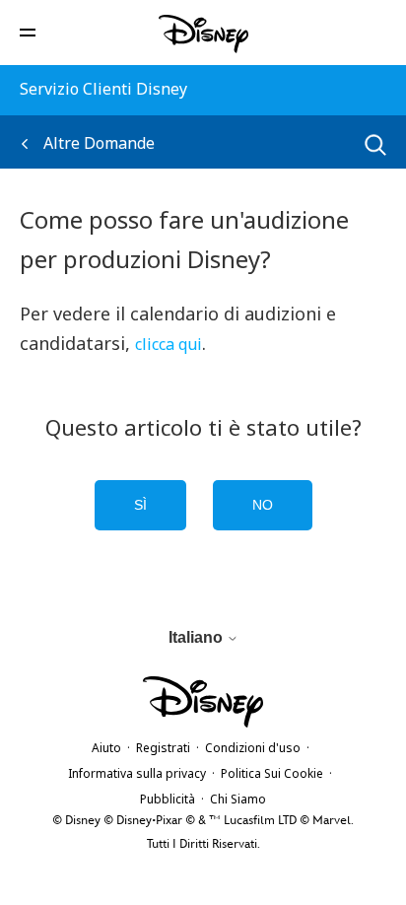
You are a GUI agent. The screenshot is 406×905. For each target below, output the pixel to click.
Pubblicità (167, 799)
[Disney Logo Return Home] (203, 34)
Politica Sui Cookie (272, 773)
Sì (140, 505)
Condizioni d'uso (253, 747)
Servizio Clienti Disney (103, 89)
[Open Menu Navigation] (27, 31)
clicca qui (168, 344)
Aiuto (106, 747)
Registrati (163, 747)
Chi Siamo (238, 799)
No (262, 505)
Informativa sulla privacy (137, 773)
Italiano (198, 637)
